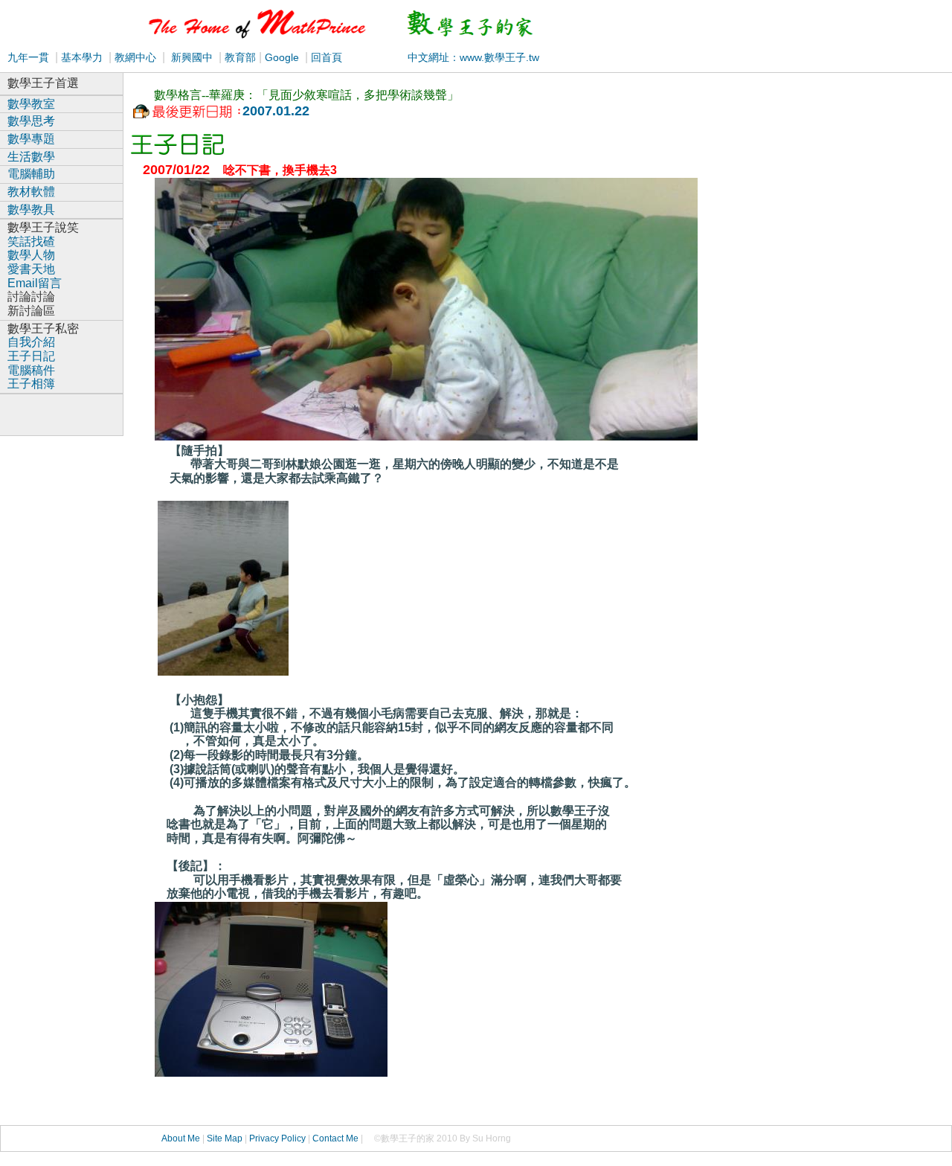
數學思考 (31, 121)
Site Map (224, 1138)
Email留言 (34, 283)
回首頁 (325, 57)
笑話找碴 (31, 241)
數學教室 (31, 103)
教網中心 (135, 57)
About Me (180, 1138)
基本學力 (82, 57)
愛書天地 (31, 269)
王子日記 (31, 356)
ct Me (347, 1138)
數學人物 (31, 255)
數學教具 (31, 209)
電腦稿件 (31, 370)
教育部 (239, 57)
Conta (324, 1138)
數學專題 (31, 138)
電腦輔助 (31, 173)
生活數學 (31, 156)
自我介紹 (31, 342)
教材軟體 (31, 191)
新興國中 (192, 57)
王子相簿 (31, 383)
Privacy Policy (277, 1138)
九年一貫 (28, 57)
